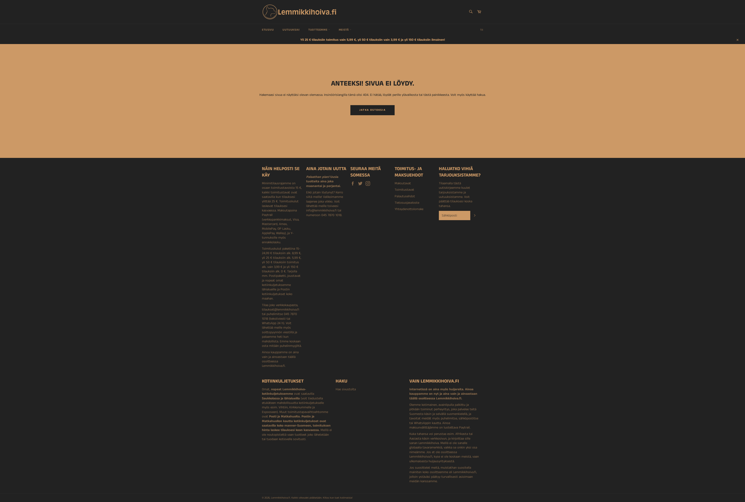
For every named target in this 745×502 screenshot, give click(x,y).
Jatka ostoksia (372, 110)
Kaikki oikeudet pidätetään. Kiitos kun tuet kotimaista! (322, 498)
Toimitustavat (404, 189)
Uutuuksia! (291, 30)
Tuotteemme (318, 30)
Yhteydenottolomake (409, 209)
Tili (481, 30)
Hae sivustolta (346, 389)
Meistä (344, 30)
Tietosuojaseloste (407, 202)
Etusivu (268, 30)
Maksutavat (403, 183)
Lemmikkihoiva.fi (280, 498)
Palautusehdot (405, 196)
